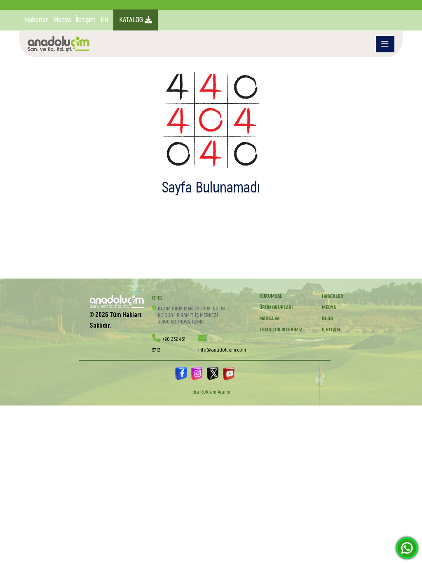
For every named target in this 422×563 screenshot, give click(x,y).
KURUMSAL (270, 296)
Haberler (36, 20)
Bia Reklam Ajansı (211, 392)
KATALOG (132, 20)
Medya (62, 20)
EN (104, 20)
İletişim (86, 20)
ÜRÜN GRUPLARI (276, 307)
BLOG (327, 318)
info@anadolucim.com (222, 350)
